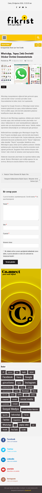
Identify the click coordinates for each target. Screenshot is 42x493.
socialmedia (6, 404)
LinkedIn (30, 387)
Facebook (8, 377)
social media (26, 399)
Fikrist (18, 377)
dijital (32, 372)
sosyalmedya (24, 404)
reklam (33, 395)
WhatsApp (7, 425)
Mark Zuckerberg (7, 391)
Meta (34, 391)
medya (16, 391)
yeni (33, 425)
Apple (24, 372)
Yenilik (5, 430)
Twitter (6, 419)
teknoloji (15, 414)
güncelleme (8, 382)
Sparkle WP (28, 490)
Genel (3, 87)
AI (3, 372)
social (14, 399)
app (17, 372)
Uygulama (17, 420)
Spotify (5, 415)
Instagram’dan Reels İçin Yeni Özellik (12, 47)
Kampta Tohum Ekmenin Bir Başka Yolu (16, 174)
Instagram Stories (7, 387)
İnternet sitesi (7, 242)
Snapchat (6, 399)
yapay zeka (24, 425)
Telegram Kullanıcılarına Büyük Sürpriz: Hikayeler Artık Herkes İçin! (21, 180)
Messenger (25, 391)
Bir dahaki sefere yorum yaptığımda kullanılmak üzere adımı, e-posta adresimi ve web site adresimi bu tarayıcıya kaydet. (20, 253)
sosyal (15, 404)
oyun (26, 395)
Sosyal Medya (11, 409)
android (10, 372)
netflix (19, 395)
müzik (12, 395)
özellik (24, 430)
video (25, 420)
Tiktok (26, 415)
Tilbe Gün (30, 61)
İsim (5, 225)
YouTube (14, 429)
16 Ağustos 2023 (17, 61)
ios (16, 387)
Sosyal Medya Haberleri (30, 409)
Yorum (5, 204)
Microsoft (5, 395)
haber (19, 383)
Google (28, 377)
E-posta (6, 234)
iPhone (22, 387)
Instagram (30, 382)
